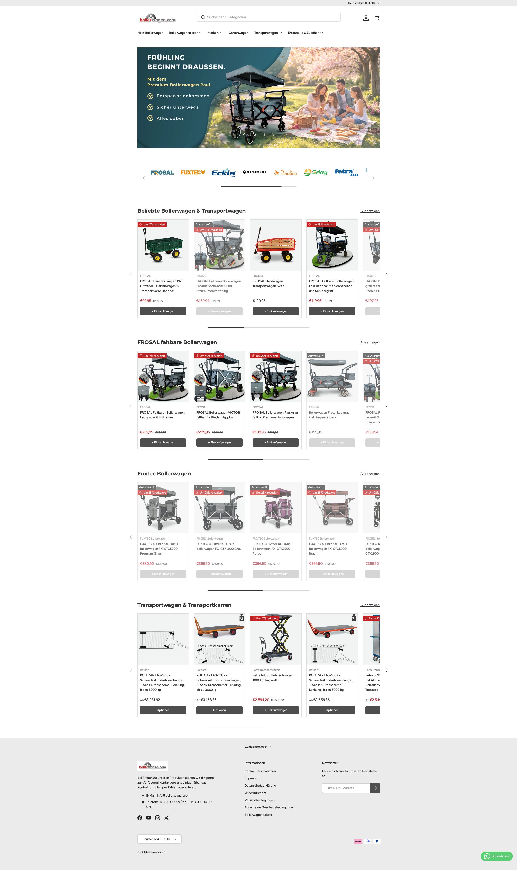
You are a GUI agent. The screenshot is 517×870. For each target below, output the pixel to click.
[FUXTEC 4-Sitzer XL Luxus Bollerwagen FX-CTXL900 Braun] (332, 507)
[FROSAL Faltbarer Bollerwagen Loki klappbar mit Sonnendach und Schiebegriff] (332, 245)
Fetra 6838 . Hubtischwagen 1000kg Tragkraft (273, 677)
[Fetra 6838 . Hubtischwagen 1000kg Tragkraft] (275, 639)
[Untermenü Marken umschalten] (221, 32)
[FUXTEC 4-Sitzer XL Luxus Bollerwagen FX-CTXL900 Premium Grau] (163, 507)
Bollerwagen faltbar (183, 33)
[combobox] (268, 17)
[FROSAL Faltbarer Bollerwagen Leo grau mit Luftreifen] (163, 376)
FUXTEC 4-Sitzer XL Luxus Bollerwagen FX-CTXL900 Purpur (271, 548)
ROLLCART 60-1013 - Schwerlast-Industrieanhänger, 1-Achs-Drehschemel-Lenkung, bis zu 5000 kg (162, 682)
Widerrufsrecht (255, 793)
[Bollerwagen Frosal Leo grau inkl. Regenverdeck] (332, 376)
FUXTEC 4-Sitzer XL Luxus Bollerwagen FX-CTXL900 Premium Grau (159, 548)
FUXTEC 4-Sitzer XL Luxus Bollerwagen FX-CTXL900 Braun (328, 548)
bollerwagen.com (155, 852)
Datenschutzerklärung (260, 785)
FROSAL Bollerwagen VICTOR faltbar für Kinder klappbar (218, 415)
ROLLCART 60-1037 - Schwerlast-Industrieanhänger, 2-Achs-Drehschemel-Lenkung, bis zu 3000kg (219, 682)
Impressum (253, 778)
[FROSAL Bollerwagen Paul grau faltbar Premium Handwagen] (275, 376)
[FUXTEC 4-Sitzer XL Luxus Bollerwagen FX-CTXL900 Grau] (219, 507)
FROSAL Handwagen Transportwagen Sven (268, 283)
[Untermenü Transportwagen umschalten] (280, 32)
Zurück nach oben (256, 746)
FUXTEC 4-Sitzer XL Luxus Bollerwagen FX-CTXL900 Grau (219, 546)
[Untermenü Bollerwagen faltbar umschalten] (200, 32)
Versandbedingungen (260, 800)
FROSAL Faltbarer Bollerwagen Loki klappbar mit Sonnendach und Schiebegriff (331, 286)
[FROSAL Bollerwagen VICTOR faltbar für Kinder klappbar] (219, 376)
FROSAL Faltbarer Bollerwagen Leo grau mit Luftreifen (162, 415)
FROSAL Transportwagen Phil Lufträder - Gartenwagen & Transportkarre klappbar (161, 286)
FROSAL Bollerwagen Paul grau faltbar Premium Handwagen (275, 415)
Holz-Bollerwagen (150, 33)
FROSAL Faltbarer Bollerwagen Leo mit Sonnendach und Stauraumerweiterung (218, 286)
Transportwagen (266, 33)
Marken (213, 33)
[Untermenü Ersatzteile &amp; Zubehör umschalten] (321, 32)
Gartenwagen (238, 33)
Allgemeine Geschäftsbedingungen (270, 807)
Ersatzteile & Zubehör (303, 33)
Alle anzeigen (370, 211)
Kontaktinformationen (260, 771)
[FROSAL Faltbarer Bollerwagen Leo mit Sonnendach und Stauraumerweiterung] (219, 245)
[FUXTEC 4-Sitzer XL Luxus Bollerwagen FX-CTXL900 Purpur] (275, 507)
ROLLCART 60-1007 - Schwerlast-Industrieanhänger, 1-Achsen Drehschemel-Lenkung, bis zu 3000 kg (331, 682)
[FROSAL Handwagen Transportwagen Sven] (275, 245)
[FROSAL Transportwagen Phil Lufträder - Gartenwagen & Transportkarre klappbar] (163, 245)
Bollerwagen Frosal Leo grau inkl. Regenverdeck (329, 415)
